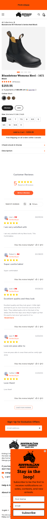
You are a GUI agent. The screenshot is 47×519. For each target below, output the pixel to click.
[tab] (7, 107)
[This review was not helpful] (40, 245)
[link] (28, 459)
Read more (9, 318)
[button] (23, 90)
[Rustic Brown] (13, 98)
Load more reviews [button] (23, 407)
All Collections (7, 22)
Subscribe (29, 513)
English (4, 510)
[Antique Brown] (9, 98)
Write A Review (23, 193)
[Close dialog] (45, 451)
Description (7, 150)
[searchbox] (13, 204)
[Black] (4, 98)
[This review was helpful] (36, 245)
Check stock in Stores (12, 145)
